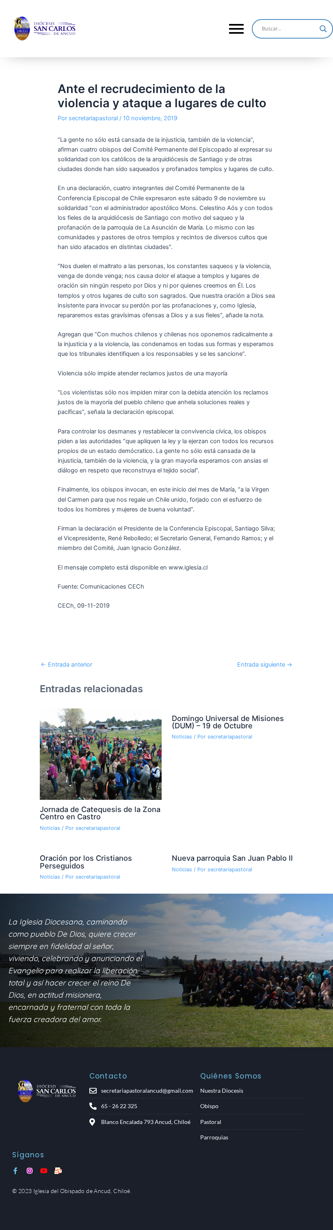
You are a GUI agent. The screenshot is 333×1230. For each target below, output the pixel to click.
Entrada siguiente (264, 665)
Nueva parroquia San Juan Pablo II (232, 857)
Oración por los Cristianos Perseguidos (86, 861)
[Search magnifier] (323, 29)
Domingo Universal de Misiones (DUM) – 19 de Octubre (228, 722)
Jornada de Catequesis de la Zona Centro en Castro (100, 813)
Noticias (50, 828)
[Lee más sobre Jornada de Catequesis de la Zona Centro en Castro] (100, 753)
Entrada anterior (66, 665)
